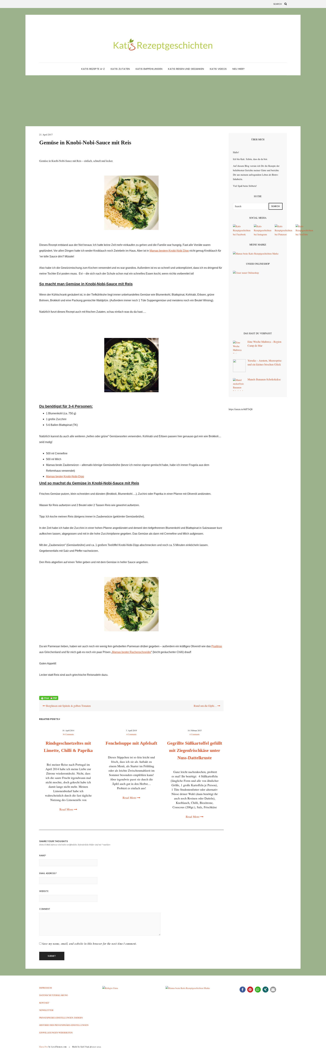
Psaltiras (216, 646)
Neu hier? (238, 69)
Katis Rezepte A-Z (93, 69)
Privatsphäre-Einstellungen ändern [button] (61, 1017)
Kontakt (44, 1002)
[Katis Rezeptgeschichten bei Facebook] (241, 230)
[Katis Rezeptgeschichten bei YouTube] (304, 230)
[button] (243, 989)
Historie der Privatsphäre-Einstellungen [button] (63, 1025)
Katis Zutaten (120, 69)
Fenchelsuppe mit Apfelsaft (131, 743)
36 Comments (68, 734)
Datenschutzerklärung (53, 995)
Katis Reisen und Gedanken (186, 69)
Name (42, 855)
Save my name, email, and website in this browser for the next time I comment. (89, 943)
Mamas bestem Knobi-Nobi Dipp (169, 250)
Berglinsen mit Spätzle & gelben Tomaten (68, 705)
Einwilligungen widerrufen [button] (56, 1032)
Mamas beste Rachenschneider (131, 652)
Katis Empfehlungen (149, 69)
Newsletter (46, 1010)
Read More (66, 809)
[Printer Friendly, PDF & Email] (48, 697)
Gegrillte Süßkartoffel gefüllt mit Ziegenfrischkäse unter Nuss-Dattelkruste (194, 750)
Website (43, 891)
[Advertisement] (163, 101)
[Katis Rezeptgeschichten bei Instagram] (262, 230)
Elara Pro (43, 1046)
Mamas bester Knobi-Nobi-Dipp (65, 476)
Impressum (45, 987)
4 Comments (131, 734)
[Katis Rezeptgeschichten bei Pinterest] (283, 230)
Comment (44, 908)
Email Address (48, 873)
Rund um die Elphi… (206, 705)
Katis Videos (218, 69)
